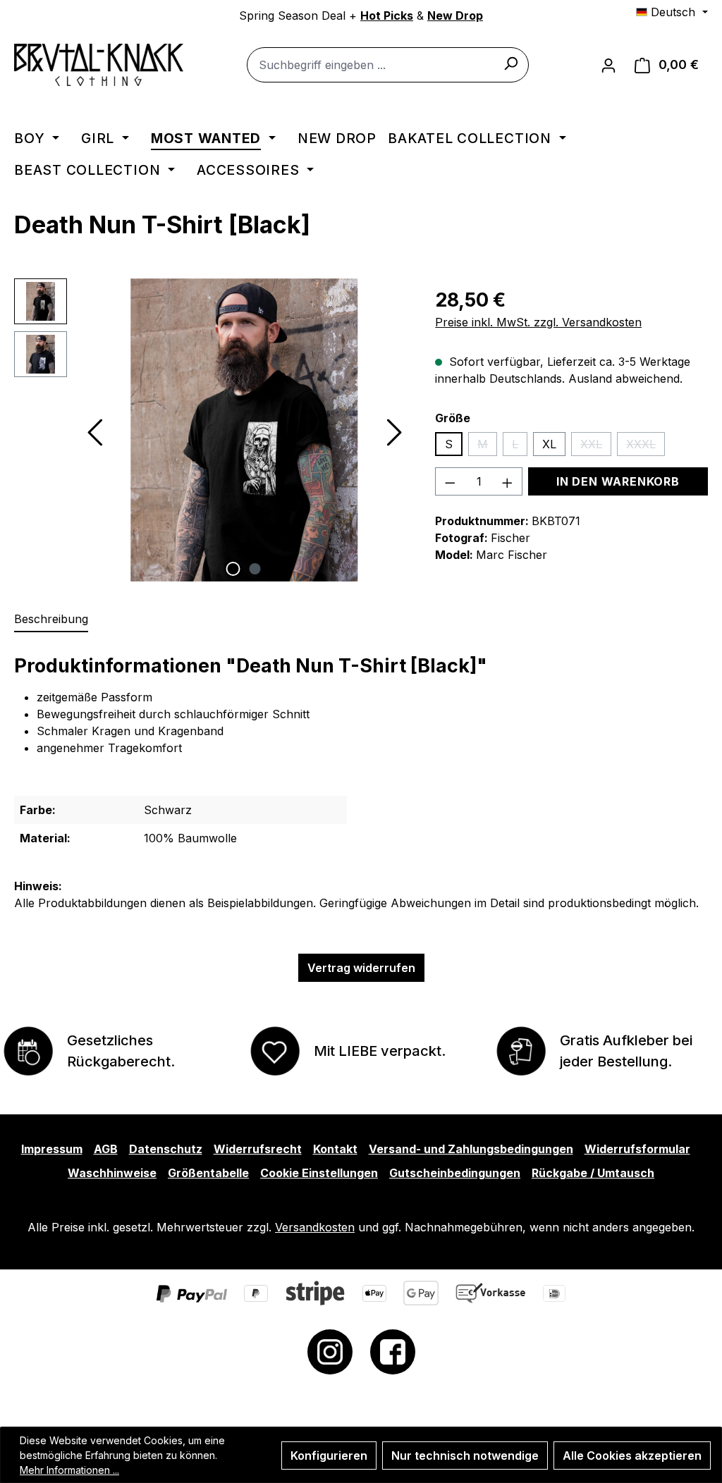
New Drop (455, 15)
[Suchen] (510, 62)
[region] (210, 429)
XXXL (645, 446)
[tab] (51, 619)
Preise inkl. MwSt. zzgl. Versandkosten (538, 322)
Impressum (51, 1149)
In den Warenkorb (618, 481)
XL (549, 444)
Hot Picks (386, 15)
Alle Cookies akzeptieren (632, 1455)
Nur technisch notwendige (465, 1455)
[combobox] (387, 65)
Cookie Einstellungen (319, 1173)
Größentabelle (208, 1173)
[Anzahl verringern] (450, 481)
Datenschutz (165, 1149)
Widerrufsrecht (258, 1149)
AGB (106, 1149)
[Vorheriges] (93, 430)
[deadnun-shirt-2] (243, 429)
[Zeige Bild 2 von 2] (254, 568)
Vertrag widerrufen (361, 968)
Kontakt (335, 1149)
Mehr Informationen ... (69, 1470)
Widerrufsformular (637, 1149)
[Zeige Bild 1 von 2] (232, 568)
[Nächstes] (394, 430)
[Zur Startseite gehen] (98, 65)
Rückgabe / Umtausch (593, 1173)
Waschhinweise (112, 1173)
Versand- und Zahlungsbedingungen (471, 1149)
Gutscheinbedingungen (454, 1173)
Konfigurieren (328, 1455)
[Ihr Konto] (608, 65)
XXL (595, 446)
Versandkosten (315, 1227)
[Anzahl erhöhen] (507, 481)
